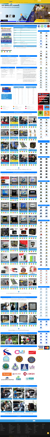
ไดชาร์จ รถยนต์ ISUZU (41, 83)
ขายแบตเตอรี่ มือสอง (5, 236)
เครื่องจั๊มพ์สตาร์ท (18, 430)
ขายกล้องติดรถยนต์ (46, 63)
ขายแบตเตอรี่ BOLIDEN (5, 224)
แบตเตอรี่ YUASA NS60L (41, 274)
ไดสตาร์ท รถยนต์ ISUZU (46, 83)
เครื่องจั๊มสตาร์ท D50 (14, 262)
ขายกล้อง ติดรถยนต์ (32, 287)
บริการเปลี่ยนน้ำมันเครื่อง (27, 431)
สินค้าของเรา (4, 106)
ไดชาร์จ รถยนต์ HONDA (41, 76)
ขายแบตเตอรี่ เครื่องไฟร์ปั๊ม (14, 224)
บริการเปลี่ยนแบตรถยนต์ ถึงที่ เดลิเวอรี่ (5, 150)
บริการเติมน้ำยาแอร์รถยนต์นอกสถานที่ (14, 138)
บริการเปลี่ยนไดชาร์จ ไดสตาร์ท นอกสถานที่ (14, 125)
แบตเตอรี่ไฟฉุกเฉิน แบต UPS (32, 236)
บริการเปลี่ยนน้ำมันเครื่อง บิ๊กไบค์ (5, 138)
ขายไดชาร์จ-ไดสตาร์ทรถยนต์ (11, 431)
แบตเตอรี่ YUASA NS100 (41, 281)
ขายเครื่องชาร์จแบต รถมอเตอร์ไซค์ (5, 249)
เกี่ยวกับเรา (19, 2)
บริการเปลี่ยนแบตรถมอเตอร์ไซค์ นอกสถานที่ (5, 125)
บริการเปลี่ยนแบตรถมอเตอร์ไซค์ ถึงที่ (5, 163)
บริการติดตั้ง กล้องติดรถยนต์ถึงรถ (33, 125)
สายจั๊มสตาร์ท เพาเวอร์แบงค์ (14, 274)
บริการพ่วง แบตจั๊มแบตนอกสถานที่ (23, 125)
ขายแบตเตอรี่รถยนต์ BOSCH (14, 185)
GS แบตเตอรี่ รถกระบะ (2, 430)
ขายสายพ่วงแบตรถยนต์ (41, 62)
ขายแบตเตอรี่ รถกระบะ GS (32, 185)
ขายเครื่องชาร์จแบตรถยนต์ (14, 249)
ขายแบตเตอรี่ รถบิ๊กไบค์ (41, 52)
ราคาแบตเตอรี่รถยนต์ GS (41, 36)
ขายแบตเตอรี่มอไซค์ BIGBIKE (14, 236)
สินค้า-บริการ (22, 2)
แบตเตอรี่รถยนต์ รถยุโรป (23, 224)
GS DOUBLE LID (1, 429)
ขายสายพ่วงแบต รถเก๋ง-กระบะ (23, 274)
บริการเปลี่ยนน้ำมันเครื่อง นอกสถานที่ (33, 163)
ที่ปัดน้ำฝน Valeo (26, 430)
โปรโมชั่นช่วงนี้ (16, 108)
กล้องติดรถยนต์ (10, 430)
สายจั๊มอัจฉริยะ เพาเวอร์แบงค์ (5, 274)
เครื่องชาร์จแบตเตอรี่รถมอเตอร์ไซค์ (28, 429)
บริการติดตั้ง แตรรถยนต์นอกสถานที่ (23, 138)
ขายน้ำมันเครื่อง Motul (5, 287)
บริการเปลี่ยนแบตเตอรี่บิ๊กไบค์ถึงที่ (14, 150)
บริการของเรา (4, 108)
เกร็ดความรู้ (35, 430)
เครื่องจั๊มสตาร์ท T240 (23, 262)
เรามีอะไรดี (16, 106)
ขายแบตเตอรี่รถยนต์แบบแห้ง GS (23, 211)
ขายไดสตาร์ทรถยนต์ (5, 262)
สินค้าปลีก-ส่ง (28, 108)
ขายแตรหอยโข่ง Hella (23, 287)
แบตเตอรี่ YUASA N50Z (41, 276)
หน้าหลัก (17, 2)
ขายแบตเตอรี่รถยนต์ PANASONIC (32, 211)
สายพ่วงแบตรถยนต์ (19, 431)
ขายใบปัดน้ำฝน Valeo (14, 287)
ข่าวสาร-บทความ (30, 2)
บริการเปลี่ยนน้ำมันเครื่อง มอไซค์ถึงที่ (32, 138)
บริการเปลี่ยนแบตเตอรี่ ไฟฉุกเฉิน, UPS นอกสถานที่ (46, 133)
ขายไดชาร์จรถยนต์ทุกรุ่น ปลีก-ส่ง (33, 249)
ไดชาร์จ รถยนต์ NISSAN (41, 81)
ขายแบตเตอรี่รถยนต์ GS (23, 185)
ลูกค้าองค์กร (28, 106)
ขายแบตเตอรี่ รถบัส (32, 224)
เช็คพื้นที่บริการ (37, 2)
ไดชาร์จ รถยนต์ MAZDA (46, 85)
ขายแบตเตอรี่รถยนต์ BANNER (5, 185)
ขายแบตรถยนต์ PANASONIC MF (14, 198)
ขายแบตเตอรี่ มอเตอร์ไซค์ (23, 236)
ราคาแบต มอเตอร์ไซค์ (41, 54)
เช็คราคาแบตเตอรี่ (33, 2)
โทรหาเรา (34, 420)
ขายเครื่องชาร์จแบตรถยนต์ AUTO (23, 249)
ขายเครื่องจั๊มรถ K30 (32, 262)
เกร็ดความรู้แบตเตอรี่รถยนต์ (26, 2)
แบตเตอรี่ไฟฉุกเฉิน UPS (11, 429)
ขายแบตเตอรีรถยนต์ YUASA (5, 211)
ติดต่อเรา (39, 2)
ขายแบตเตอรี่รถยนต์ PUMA (14, 211)
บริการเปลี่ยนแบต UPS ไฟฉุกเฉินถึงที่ (32, 150)
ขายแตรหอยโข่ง (46, 65)
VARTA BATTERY (18, 429)
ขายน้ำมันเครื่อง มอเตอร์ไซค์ (32, 274)
